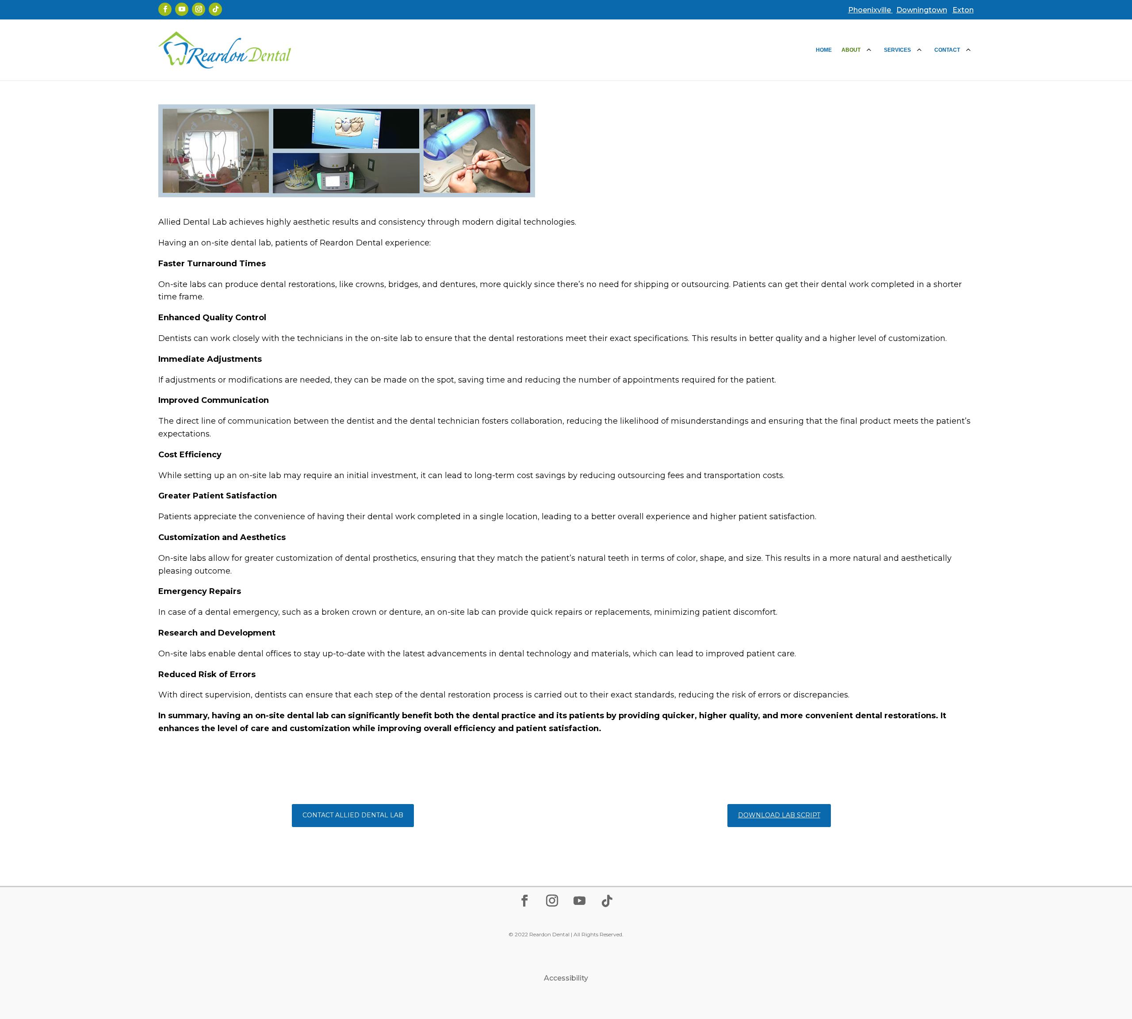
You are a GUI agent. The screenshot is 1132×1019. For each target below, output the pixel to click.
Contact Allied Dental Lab (352, 815)
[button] (1123, 955)
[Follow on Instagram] (198, 9)
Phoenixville (870, 10)
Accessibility (566, 978)
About (850, 50)
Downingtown (921, 10)
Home (824, 50)
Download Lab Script (779, 815)
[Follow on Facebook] (165, 9)
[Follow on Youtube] (181, 9)
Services (897, 50)
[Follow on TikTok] (215, 9)
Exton (963, 10)
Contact (947, 50)
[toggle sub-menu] (869, 50)
